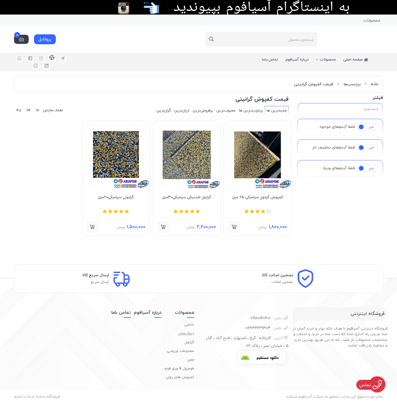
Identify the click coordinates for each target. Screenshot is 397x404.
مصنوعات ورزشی (180, 351)
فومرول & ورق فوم (179, 368)
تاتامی (189, 324)
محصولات (371, 20)
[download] (262, 357)
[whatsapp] (19, 58)
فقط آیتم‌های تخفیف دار (333, 147)
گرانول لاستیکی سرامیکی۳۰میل (186, 197)
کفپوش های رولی (180, 377)
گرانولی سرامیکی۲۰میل (116, 197)
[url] (36, 66)
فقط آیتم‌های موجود (337, 126)
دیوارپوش (186, 333)
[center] (211, 39)
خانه (374, 84)
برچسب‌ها (352, 84)
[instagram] (41, 58)
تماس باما (270, 59)
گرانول (189, 342)
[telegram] (62, 58)
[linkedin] (46, 66)
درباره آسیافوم (297, 59)
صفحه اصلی (353, 59)
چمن (190, 359)
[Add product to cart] (234, 227)
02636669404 (264, 328)
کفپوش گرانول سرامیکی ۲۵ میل (257, 197)
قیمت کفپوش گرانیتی (313, 84)
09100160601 (266, 318)
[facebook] (30, 58)
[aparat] (52, 58)
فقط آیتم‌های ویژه (339, 168)
